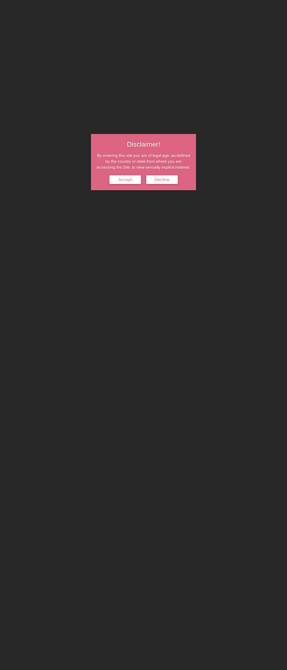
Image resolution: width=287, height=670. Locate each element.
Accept (125, 179)
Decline (162, 179)
